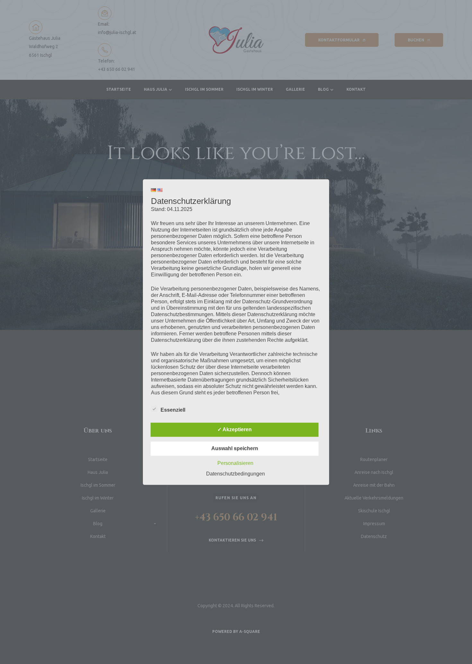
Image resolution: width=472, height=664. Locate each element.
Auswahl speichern (234, 448)
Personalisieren (235, 463)
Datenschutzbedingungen (235, 473)
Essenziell (173, 410)
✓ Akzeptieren (234, 429)
